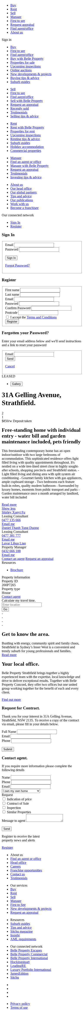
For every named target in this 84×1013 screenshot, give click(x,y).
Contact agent (11, 596)
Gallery (16, 384)
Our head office (21, 188)
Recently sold (19, 108)
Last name (12, 294)
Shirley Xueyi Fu (13, 512)
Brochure (16, 570)
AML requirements (23, 939)
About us (16, 32)
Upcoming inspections (25, 66)
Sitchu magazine (21, 931)
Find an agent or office (25, 162)
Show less (9, 508)
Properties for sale (22, 62)
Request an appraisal (24, 104)
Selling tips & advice (24, 116)
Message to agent (13, 820)
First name (12, 290)
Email (9, 245)
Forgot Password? (17, 265)
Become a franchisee (24, 208)
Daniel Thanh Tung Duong (20, 528)
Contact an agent (13, 559)
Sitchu (14, 977)
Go (5, 609)
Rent (13, 9)
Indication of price (19, 799)
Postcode (11, 312)
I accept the (33, 317)
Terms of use (19, 1007)
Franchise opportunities (26, 870)
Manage (15, 17)
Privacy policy (20, 1003)
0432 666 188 (11, 551)
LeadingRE (18, 966)
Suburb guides (20, 82)
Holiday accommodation (27, 147)
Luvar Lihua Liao (14, 543)
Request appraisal (22, 24)
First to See (18, 905)
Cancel (10, 366)
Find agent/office (21, 28)
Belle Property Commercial (28, 954)
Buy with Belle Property (27, 58)
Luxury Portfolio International (30, 969)
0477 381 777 (11, 535)
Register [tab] (16, 226)
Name (6, 777)
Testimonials (18, 112)
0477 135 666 (11, 520)
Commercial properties (25, 150)
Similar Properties (19, 812)
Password (11, 249)
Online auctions (21, 70)
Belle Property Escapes (26, 950)
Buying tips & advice (24, 78)
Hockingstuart (20, 962)
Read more (9, 504)
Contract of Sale (18, 803)
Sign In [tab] (15, 222)
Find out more (11, 699)
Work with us (19, 204)
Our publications (21, 200)
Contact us (17, 874)
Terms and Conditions (42, 317)
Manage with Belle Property (29, 166)
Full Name (9, 731)
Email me (8, 524)
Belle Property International (29, 958)
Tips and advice (21, 196)
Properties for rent (22, 131)
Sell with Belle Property (26, 101)
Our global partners (23, 192)
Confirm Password (18, 308)
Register (7, 847)
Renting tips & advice (25, 139)
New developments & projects (30, 74)
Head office (18, 862)
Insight (15, 935)
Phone (6, 740)
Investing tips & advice (26, 177)
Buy (13, 5)
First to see (17, 21)
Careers (15, 866)
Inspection (14, 808)
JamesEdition (19, 973)
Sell (13, 13)
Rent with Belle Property (27, 127)
